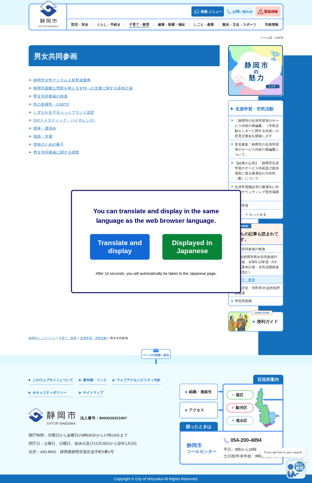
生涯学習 (241, 205)
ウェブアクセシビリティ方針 (139, 380)
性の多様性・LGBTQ (51, 104)
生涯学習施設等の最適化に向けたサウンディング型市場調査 (257, 192)
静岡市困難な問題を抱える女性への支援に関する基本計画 (83, 88)
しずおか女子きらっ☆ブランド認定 (63, 112)
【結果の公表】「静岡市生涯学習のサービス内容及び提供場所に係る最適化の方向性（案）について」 (257, 170)
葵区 (239, 395)
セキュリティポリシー (49, 392)
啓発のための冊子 (48, 144)
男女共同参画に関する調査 (56, 152)
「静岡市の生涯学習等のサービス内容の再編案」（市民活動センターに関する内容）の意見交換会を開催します (257, 128)
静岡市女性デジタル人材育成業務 (62, 80)
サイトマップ (93, 392)
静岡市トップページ (42, 338)
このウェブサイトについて (52, 380)
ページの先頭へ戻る (156, 355)
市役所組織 (243, 301)
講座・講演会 (44, 128)
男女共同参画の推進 (50, 96)
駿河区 (241, 408)
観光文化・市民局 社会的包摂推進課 (257, 290)
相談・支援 (42, 136)
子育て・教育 (245, 280)
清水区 (241, 420)
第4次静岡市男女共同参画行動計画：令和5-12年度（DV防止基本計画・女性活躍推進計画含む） (257, 264)
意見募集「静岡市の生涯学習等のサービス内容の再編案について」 (257, 149)
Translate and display (120, 247)
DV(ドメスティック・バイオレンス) (64, 120)
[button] (207, 11)
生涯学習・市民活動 (254, 109)
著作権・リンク (95, 380)
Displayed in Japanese (192, 247)
